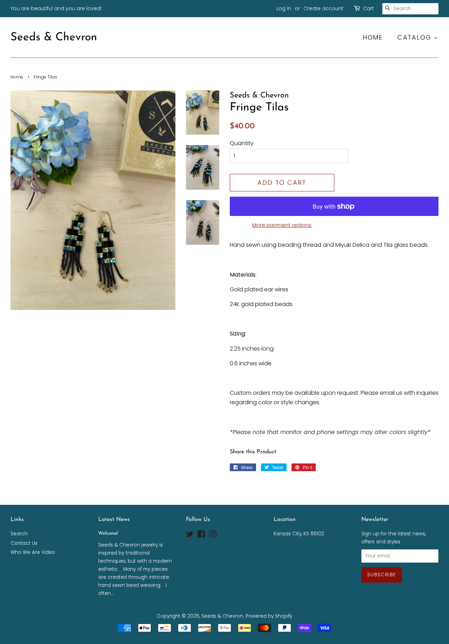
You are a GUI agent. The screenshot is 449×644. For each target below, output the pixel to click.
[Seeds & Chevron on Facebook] (201, 535)
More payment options (281, 225)
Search (19, 533)
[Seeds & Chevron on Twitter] (190, 535)
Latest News (114, 519)
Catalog (415, 37)
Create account (323, 8)
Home (373, 37)
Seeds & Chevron (54, 37)
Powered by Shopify (269, 616)
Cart (368, 8)
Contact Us (24, 543)
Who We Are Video (33, 552)
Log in (283, 8)
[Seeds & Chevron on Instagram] (212, 535)
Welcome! (108, 533)
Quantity (242, 143)
